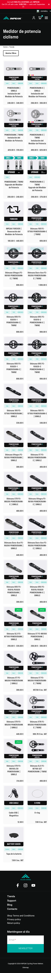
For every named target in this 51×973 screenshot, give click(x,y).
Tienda (11, 896)
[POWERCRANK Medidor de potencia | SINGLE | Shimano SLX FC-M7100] (13, 627)
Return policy (13, 923)
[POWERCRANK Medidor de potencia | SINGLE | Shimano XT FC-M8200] (13, 671)
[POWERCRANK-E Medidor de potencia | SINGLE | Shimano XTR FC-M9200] (13, 492)
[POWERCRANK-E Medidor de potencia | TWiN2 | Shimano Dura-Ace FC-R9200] (37, 266)
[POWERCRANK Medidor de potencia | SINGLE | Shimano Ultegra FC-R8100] (13, 448)
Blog (9, 904)
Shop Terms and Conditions (21, 915)
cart (40, 17)
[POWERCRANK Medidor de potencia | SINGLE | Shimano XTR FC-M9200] (13, 715)
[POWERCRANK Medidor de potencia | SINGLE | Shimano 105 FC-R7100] (13, 404)
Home (5, 47)
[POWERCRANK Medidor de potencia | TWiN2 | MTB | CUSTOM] (13, 129)
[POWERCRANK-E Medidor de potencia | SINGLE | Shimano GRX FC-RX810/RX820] (37, 581)
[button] (44, 11)
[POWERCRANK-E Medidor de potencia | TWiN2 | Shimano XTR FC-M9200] (37, 715)
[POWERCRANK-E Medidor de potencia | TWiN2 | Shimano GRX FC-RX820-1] (13, 358)
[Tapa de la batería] (13, 844)
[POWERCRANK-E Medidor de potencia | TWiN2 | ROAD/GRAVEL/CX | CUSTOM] (37, 129)
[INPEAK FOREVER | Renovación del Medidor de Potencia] (13, 222)
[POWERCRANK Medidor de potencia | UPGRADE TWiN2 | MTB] (13, 176)
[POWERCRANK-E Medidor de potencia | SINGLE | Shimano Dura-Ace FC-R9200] (37, 536)
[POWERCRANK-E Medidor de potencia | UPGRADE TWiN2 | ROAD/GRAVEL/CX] (37, 176)
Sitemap (25, 967)
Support (11, 900)
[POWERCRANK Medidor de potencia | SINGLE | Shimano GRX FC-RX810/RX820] (13, 581)
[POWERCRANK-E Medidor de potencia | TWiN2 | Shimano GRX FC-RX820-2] (37, 358)
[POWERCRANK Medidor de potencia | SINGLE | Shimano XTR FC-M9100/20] (13, 760)
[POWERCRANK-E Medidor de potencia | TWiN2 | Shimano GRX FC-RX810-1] (13, 311)
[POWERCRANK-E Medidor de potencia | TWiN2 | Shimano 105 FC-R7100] (37, 222)
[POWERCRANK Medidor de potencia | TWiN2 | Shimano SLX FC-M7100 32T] (37, 760)
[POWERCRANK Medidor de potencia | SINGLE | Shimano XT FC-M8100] (37, 627)
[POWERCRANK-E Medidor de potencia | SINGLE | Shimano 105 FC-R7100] (37, 404)
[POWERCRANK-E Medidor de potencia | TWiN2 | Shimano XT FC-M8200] (37, 671)
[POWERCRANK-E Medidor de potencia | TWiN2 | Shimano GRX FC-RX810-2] (37, 311)
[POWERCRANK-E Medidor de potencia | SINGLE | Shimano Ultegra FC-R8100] (37, 492)
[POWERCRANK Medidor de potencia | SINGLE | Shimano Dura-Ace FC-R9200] (13, 536)
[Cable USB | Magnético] (13, 804)
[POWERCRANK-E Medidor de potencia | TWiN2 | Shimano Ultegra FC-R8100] (13, 266)
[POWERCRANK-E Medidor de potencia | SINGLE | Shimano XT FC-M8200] (37, 448)
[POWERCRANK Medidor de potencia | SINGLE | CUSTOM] (13, 82)
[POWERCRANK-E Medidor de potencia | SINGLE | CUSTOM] (37, 82)
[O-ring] (37, 804)
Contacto (12, 908)
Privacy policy (14, 919)
